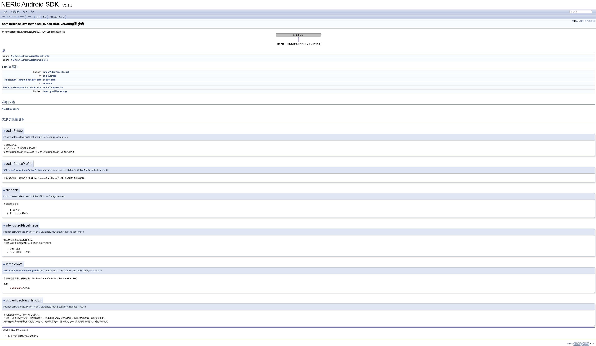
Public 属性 (579, 21)
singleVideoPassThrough (56, 72)
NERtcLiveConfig (57, 17)
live (44, 17)
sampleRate (49, 80)
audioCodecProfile (53, 87)
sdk (37, 17)
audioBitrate (49, 76)
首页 (5, 11)
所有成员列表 (590, 21)
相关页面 (15, 11)
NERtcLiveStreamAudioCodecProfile (30, 56)
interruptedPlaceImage (55, 91)
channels (47, 83)
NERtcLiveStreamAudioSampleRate (29, 60)
